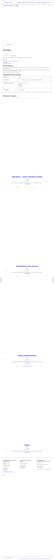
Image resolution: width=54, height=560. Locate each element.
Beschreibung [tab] (5, 62)
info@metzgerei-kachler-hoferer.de (8, 471)
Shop (7, 5)
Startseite (4, 5)
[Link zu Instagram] (48, 557)
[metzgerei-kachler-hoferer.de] (7, 2)
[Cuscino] (1, 280)
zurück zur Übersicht (9, 44)
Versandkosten (14, 55)
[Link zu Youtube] (50, 557)
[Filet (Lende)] (53, 280)
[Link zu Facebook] (47, 557)
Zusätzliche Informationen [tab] (7, 63)
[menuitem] (19, 2)
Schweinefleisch (11, 5)
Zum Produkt (27, 184)
